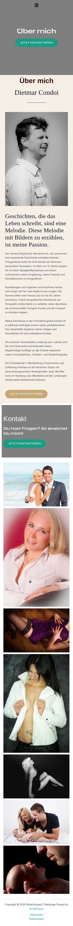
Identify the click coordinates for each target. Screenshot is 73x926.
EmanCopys (37, 908)
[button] (36, 5)
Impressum (36, 914)
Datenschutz (36, 918)
